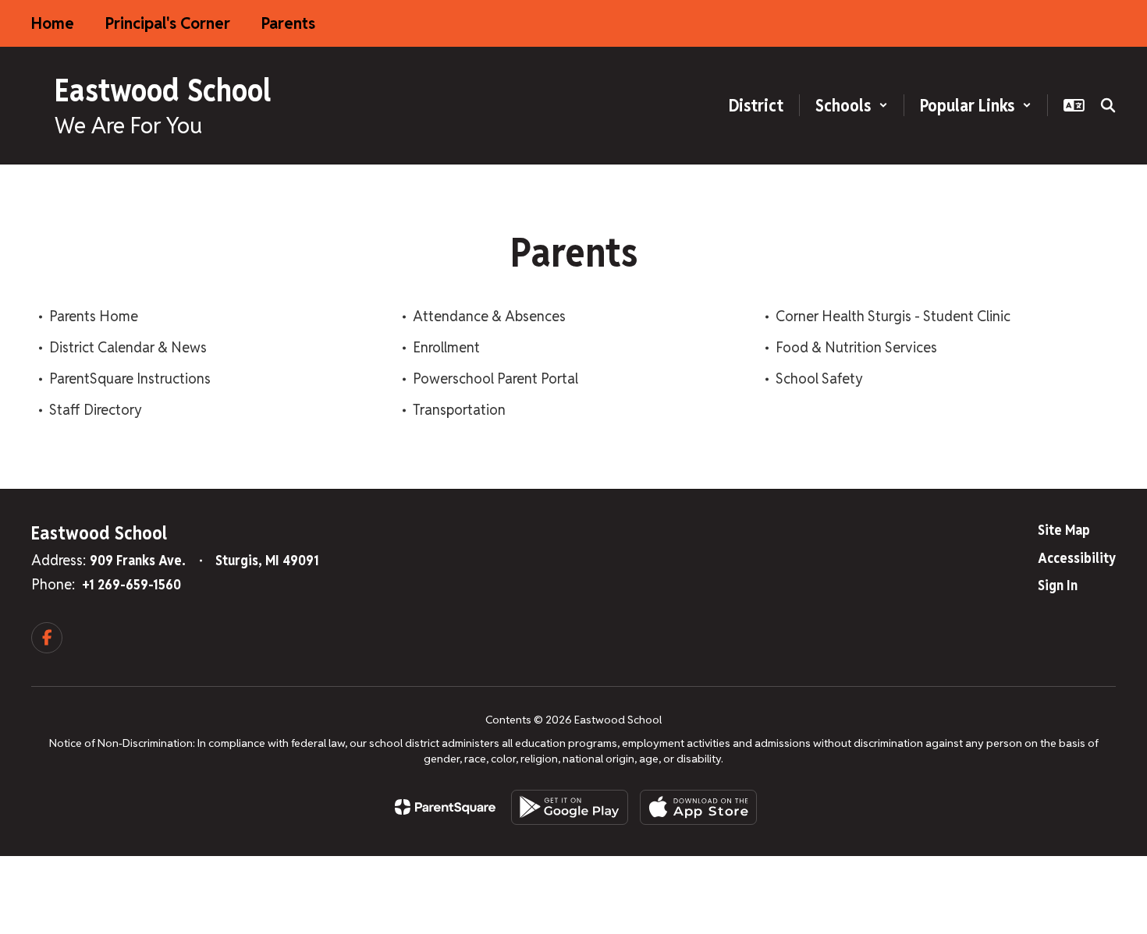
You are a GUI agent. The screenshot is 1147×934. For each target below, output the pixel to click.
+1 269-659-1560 (131, 584)
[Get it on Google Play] (569, 807)
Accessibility (1077, 558)
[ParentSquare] (445, 807)
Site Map (1064, 530)
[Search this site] (1108, 105)
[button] (851, 105)
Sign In (1058, 585)
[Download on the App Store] (698, 807)
